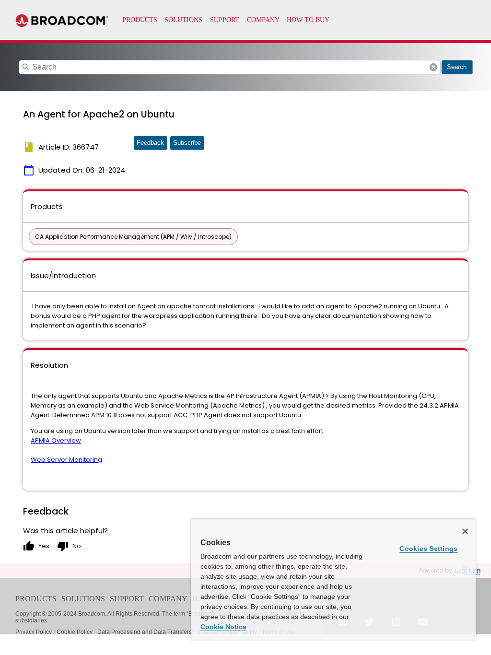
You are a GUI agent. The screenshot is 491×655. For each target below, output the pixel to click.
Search (457, 66)
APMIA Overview (56, 440)
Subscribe (187, 142)
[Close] (465, 531)
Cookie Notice (223, 627)
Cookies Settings (428, 548)
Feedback (150, 142)
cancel (433, 67)
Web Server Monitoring (66, 459)
